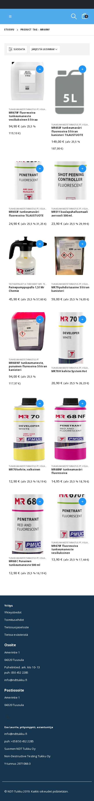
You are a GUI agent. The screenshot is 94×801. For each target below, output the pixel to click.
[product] (28, 83)
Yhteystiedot (12, 612)
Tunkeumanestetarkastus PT (24, 109)
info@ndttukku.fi (15, 680)
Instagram (7, 717)
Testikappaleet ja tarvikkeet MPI (25, 284)
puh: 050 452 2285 (16, 672)
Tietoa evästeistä (16, 635)
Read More (40, 69)
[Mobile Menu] (10, 16)
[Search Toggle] (73, 16)
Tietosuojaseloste (16, 627)
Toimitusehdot (14, 620)
